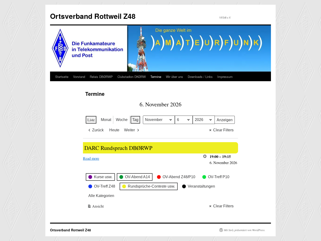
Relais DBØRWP (101, 76)
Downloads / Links (200, 76)
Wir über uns (174, 76)
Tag (135, 120)
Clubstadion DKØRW (131, 76)
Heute (114, 130)
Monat (106, 120)
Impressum (225, 76)
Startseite (61, 76)
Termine (155, 76)
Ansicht (95, 207)
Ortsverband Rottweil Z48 (93, 16)
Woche (122, 120)
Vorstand (79, 76)
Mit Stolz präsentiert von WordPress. (244, 230)
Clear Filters (223, 130)
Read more (91, 158)
